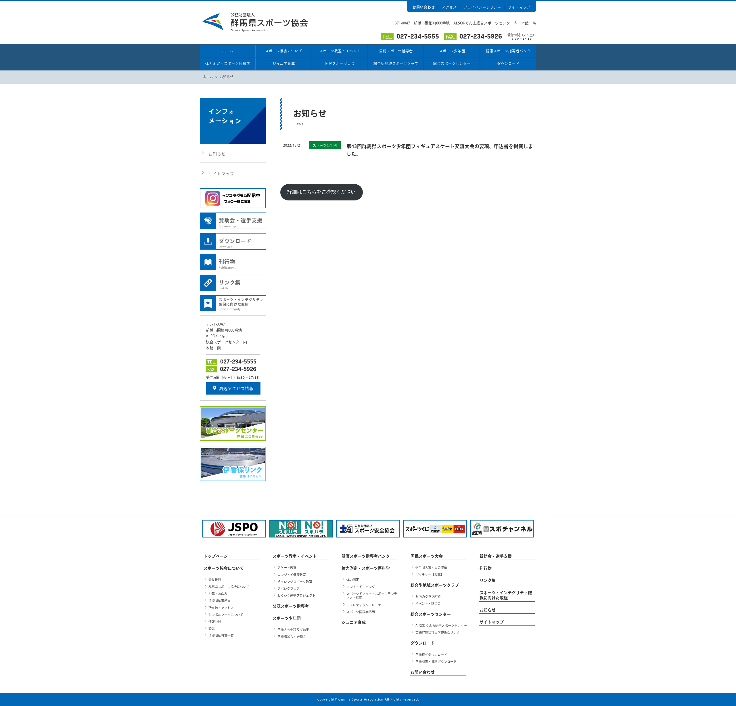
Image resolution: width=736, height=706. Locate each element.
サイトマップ (519, 7)
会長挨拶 (214, 579)
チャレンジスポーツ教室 (294, 581)
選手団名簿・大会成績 (431, 567)
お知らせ (217, 154)
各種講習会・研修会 (291, 636)
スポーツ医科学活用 (360, 611)
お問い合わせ (424, 7)
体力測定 (352, 579)
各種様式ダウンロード (431, 654)
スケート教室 (286, 567)
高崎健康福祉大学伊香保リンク (437, 632)
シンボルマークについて (225, 614)
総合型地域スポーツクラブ (395, 63)
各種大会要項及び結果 (293, 629)
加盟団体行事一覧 (221, 635)
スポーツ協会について (283, 51)
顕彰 (211, 628)
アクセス (449, 7)
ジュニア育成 (284, 63)
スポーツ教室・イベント (340, 51)
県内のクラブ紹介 (428, 596)
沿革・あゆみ (217, 593)
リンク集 (230, 285)
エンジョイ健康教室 (291, 574)
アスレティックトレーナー (365, 604)
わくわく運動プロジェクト (296, 595)
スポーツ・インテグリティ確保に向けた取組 (241, 304)
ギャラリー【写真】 (429, 574)
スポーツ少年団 (452, 51)
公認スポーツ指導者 (396, 51)
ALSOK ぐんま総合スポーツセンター (441, 625)
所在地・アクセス (221, 607)
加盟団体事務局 (219, 600)
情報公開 (214, 621)
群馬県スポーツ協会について (229, 586)
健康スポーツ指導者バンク (508, 51)
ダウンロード (508, 63)
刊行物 (227, 264)
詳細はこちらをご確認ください (321, 192)
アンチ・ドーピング (360, 586)
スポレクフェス (288, 588)
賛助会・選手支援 (240, 222)
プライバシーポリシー (482, 7)
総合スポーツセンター (452, 63)
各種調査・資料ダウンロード (436, 661)
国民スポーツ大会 (340, 63)
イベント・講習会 (428, 603)
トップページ (216, 556)
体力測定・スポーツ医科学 (227, 63)
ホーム (227, 51)
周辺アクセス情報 (236, 389)
